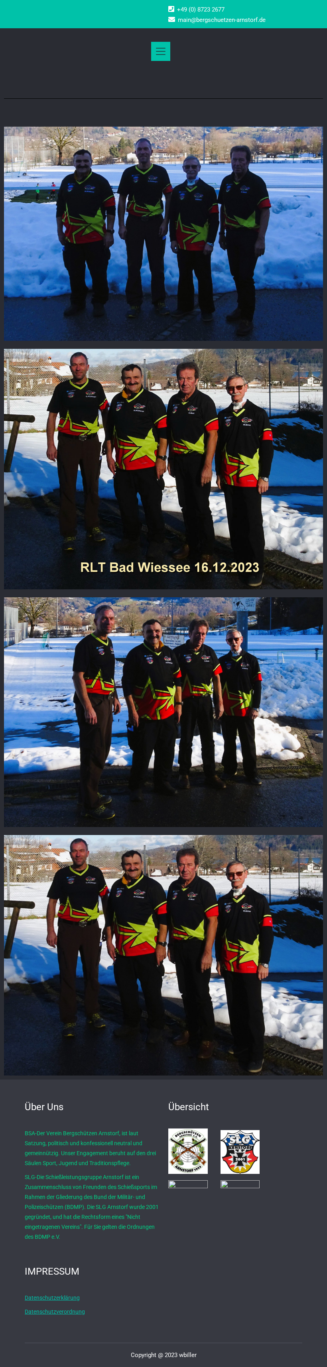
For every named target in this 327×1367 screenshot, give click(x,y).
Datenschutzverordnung (55, 1311)
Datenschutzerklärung (52, 1298)
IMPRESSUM (52, 1271)
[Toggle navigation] (160, 51)
